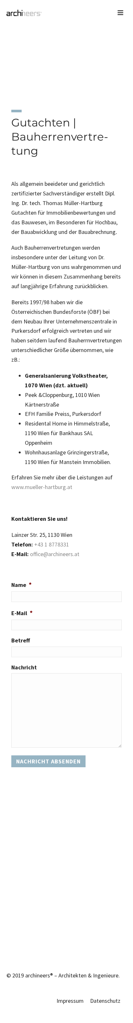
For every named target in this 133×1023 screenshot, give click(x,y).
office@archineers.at (54, 554)
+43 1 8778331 (51, 544)
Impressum (70, 1000)
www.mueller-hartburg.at (41, 487)
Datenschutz (105, 1000)
